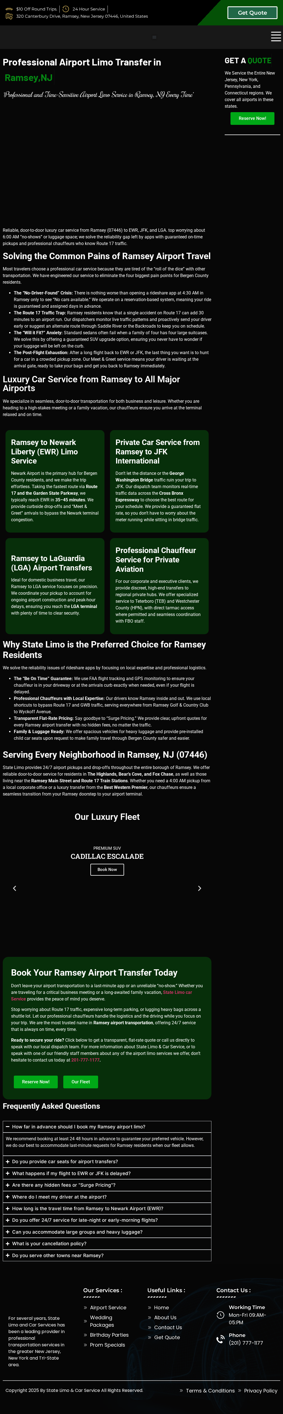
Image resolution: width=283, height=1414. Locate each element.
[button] (154, 37)
